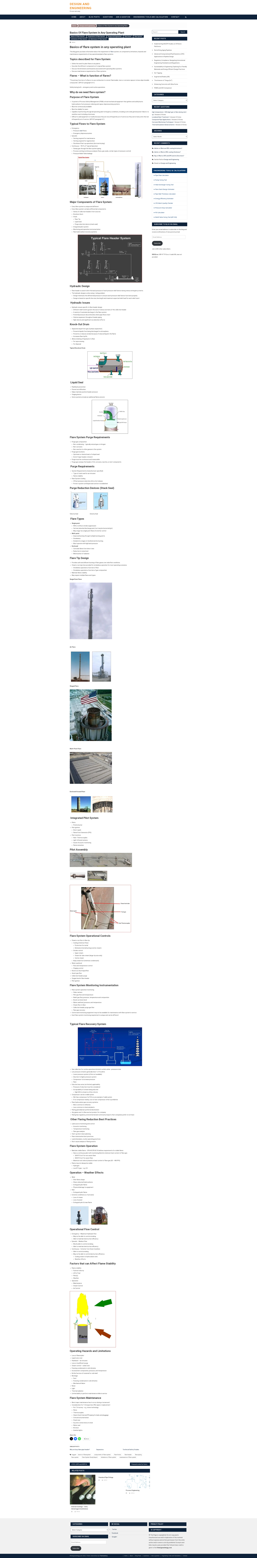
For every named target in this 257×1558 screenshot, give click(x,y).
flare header (128, 1454)
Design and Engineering (114, 36)
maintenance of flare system (128, 1457)
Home (74, 17)
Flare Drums (128, 36)
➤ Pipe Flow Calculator (161, 175)
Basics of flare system (78, 36)
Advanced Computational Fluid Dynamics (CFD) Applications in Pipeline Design (169, 55)
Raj (155, 156)
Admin (73, 42)
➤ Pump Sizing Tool (160, 180)
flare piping (138, 1454)
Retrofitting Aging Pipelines (163, 50)
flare (112, 51)
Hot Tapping (158, 73)
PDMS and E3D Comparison (163, 88)
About (83, 17)
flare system (138, 36)
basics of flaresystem (84, 1454)
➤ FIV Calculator (159, 212)
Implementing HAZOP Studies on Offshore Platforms (168, 45)
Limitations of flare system (79, 39)
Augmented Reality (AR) (162, 76)
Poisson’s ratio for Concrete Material (141, 1464)
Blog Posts (94, 17)
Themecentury (103, 1555)
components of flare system (96, 36)
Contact (175, 17)
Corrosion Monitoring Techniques (162, 122)
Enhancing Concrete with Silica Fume (166, 84)
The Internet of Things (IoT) (163, 80)
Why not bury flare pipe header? (80, 1449)
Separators (100, 1449)
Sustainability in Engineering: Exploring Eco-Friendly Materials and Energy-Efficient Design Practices (170, 68)
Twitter (114, 1529)
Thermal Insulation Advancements (163, 125)
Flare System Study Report (89, 1457)
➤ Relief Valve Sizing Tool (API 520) (165, 217)
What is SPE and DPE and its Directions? (171, 156)
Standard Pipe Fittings (105, 1477)
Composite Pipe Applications (161, 119)
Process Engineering (132, 1490)
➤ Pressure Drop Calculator (163, 208)
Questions (108, 17)
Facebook (115, 1533)
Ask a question (123, 17)
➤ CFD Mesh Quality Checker (163, 203)
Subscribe (157, 243)
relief (81, 131)
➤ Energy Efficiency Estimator (163, 198)
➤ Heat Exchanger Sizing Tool (163, 185)
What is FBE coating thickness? (171, 152)
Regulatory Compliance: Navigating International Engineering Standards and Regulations (169, 61)
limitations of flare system (108, 1457)
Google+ (114, 1537)
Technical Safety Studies (131, 1449)
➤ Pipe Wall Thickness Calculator (165, 194)
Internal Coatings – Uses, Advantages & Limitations (79, 1508)
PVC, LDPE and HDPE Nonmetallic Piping (81, 1464)
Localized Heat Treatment (160, 117)
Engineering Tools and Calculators (151, 17)
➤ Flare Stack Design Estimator (164, 189)
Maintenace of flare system (98, 39)
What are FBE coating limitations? (171, 148)
